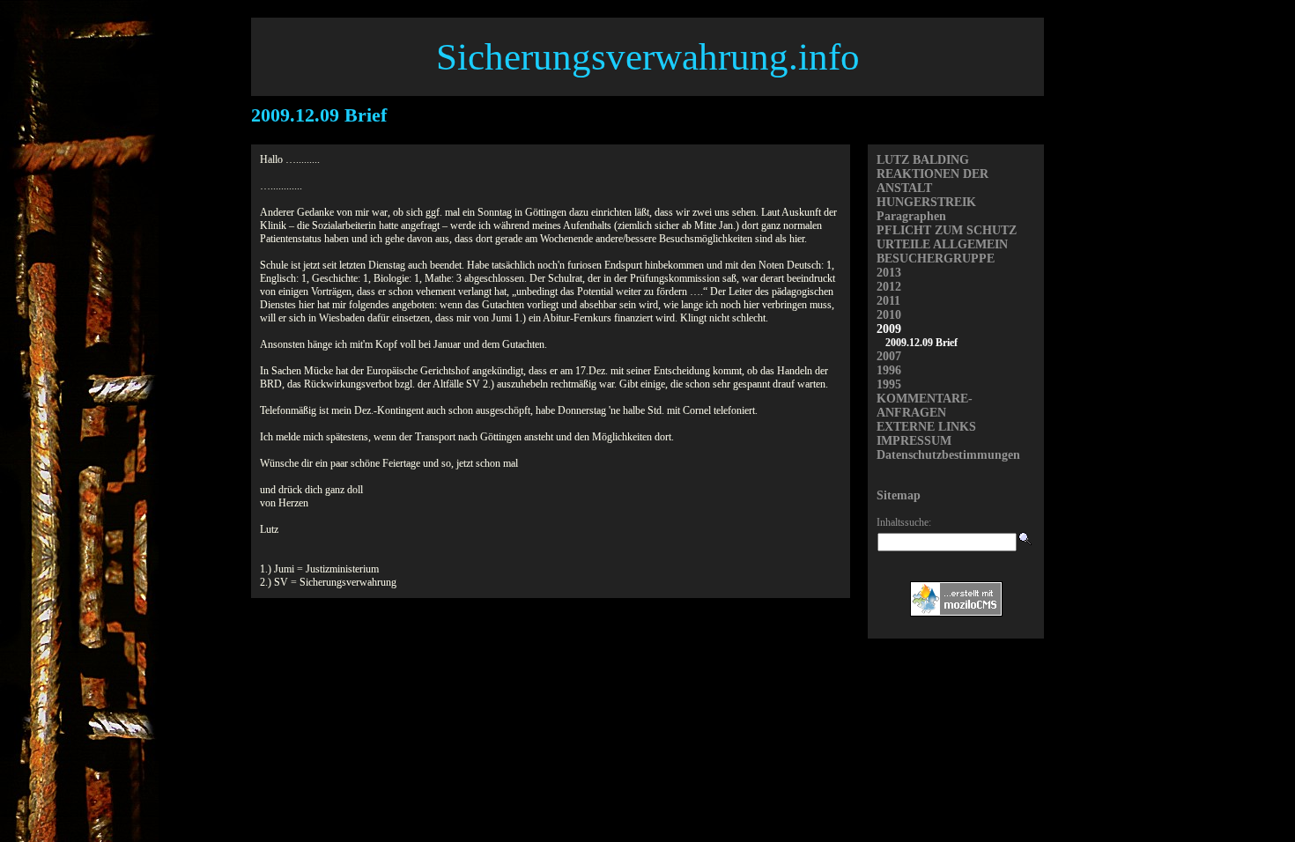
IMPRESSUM (914, 440)
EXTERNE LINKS (926, 426)
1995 (889, 384)
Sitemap (899, 495)
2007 (889, 356)
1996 (889, 370)
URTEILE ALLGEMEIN (942, 244)
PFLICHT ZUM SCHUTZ (947, 230)
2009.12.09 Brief (921, 342)
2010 (889, 314)
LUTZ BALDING (923, 159)
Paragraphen (911, 216)
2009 (889, 329)
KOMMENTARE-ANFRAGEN (925, 405)
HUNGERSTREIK (926, 202)
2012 (889, 286)
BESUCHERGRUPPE (936, 258)
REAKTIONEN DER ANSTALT (932, 181)
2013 (889, 272)
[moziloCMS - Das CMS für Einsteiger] (956, 613)
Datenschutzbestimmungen (948, 455)
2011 (888, 300)
